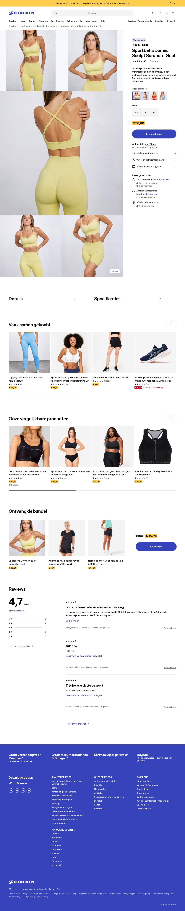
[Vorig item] (165, 324)
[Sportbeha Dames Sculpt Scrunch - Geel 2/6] (31, 60)
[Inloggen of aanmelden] (166, 13)
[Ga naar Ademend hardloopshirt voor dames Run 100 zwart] (66, 538)
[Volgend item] (173, 324)
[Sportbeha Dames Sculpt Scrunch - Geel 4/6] (31, 246)
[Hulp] (160, 13)
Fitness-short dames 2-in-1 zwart (110, 377)
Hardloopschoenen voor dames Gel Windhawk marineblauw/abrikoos (153, 379)
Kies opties (156, 546)
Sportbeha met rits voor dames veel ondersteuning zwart (70, 473)
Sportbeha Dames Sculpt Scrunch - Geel (22, 562)
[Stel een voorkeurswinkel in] (153, 13)
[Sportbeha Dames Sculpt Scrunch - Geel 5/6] (92, 246)
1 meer (115, 271)
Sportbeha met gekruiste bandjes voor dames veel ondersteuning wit (70, 379)
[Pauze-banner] (170, 3)
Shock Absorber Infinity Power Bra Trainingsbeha (153, 473)
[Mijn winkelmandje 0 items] (173, 13)
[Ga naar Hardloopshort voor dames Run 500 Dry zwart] (106, 538)
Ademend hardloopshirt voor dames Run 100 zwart (64, 562)
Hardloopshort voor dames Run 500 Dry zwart (105, 562)
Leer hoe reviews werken (19, 646)
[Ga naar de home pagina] (21, 13)
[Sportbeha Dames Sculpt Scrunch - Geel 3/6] (61, 153)
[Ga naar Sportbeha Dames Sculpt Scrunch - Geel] (27, 538)
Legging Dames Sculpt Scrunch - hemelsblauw (26, 379)
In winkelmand (154, 134)
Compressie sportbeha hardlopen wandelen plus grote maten (27, 473)
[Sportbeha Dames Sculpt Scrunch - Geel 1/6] (92, 60)
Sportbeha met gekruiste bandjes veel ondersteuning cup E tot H (111, 473)
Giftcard (170, 21)
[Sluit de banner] (174, 3)
